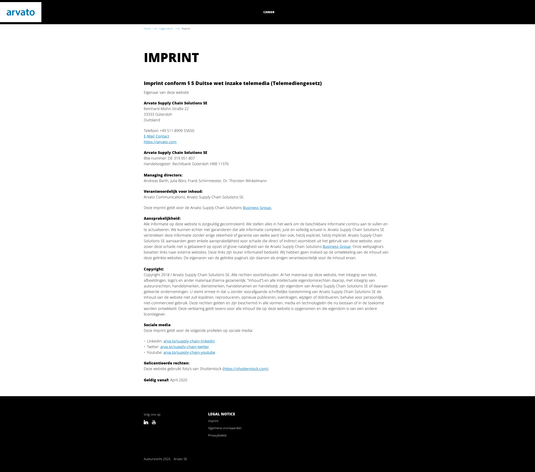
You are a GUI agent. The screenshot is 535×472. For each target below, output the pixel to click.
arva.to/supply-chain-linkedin (189, 341)
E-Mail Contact (156, 136)
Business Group (337, 246)
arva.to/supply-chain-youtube (189, 352)
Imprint (213, 421)
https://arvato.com (160, 141)
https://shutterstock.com (245, 368)
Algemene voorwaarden (225, 428)
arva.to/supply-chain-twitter (184, 346)
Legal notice (166, 28)
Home (147, 28)
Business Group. (257, 207)
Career (268, 12)
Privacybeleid (217, 435)
